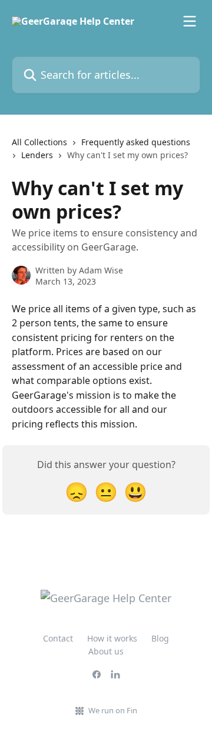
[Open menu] (189, 21)
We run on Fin (112, 710)
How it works (112, 638)
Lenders (37, 155)
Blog (160, 638)
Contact (58, 638)
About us (106, 651)
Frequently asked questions (135, 142)
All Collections (39, 142)
